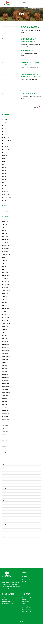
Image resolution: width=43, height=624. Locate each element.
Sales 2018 (4, 170)
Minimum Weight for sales (7, 603)
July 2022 (4, 362)
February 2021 (5, 413)
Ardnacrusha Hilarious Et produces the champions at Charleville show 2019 (29, 40)
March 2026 (5, 236)
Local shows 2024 (6, 137)
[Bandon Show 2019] (11, 55)
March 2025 (5, 272)
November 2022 (5, 350)
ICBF (23, 578)
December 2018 (5, 491)
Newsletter (4, 143)
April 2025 (4, 269)
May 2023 (4, 335)
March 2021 (5, 410)
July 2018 (4, 506)
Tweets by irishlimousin (7, 211)
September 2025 (6, 254)
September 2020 (6, 428)
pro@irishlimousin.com (30, 611)
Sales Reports (5, 182)
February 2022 (5, 377)
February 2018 (5, 521)
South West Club (6, 194)
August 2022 (5, 359)
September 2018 (6, 500)
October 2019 (5, 461)
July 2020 (4, 434)
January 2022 (5, 380)
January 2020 (5, 452)
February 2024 (5, 308)
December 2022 (5, 347)
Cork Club (4, 122)
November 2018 (5, 494)
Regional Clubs (5, 152)
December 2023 (5, 314)
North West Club (6, 149)
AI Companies (25, 576)
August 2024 (5, 293)
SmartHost (36, 618)
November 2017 (5, 530)
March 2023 (5, 341)
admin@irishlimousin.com (31, 609)
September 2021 (6, 392)
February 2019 (5, 485)
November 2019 (5, 458)
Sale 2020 (4, 155)
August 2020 (5, 431)
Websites (24, 581)
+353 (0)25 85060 (28, 607)
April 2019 (4, 479)
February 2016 (5, 551)
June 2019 (4, 473)
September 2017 (6, 536)
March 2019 (5, 482)
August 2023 (5, 326)
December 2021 (5, 383)
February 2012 (5, 563)
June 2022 (4, 365)
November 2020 (5, 422)
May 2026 (4, 230)
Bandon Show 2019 (27, 50)
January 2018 (5, 524)
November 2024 (5, 284)
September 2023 (6, 323)
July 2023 (4, 329)
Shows (3, 188)
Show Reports (5, 185)
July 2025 (4, 260)
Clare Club (4, 119)
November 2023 (5, 317)
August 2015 (5, 559)
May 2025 (4, 266)
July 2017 (4, 542)
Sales (3, 164)
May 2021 (4, 404)
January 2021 (5, 416)
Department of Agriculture (28, 579)
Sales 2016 (4, 167)
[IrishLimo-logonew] (7, 1)
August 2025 (5, 257)
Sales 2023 (4, 179)
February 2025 (5, 275)
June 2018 (4, 509)
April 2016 (4, 548)
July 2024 (4, 296)
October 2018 (5, 497)
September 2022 (6, 356)
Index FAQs (4, 597)
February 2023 (5, 344)
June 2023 (4, 332)
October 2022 (5, 353)
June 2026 (4, 227)
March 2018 (5, 518)
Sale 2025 (4, 158)
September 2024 (6, 290)
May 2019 (4, 476)
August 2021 (5, 395)
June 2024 (4, 299)
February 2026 (5, 239)
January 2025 (5, 278)
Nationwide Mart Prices (7, 140)
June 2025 (4, 263)
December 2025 (5, 245)
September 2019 (6, 464)
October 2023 (5, 320)
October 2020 (5, 425)
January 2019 (5, 488)
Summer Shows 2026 (7, 197)
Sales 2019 (4, 173)
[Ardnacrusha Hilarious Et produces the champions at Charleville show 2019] (11, 43)
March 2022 (5, 374)
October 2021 (5, 389)
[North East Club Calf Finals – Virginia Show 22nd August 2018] (11, 79)
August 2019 (5, 467)
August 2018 (5, 503)
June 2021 (4, 401)
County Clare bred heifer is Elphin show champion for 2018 (20, 87)
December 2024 (5, 281)
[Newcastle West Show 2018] (11, 98)
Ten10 (28, 618)
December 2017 (5, 527)
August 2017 (5, 539)
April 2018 (4, 515)
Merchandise (4, 599)
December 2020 (5, 419)
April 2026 (4, 233)
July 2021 (4, 398)
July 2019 (4, 470)
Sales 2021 (4, 176)
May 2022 (4, 368)
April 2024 (4, 305)
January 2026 (5, 242)
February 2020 (5, 449)
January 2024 (5, 311)
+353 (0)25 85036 (28, 606)
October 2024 (5, 287)
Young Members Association (8, 200)
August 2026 (5, 221)
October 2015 (5, 554)
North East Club (5, 146)
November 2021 (5, 386)
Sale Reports (5, 161)
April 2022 (4, 371)
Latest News (5, 128)
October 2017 (5, 533)
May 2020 (4, 440)
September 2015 (6, 557)
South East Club (5, 191)
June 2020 (4, 437)
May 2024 (4, 302)
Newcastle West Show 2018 (29, 93)
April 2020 (4, 443)
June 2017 (4, 545)
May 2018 (4, 512)
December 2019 (5, 455)
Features (4, 125)
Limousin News (5, 131)
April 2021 (4, 407)
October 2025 (5, 251)
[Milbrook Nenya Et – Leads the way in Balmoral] (11, 67)
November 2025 (5, 248)
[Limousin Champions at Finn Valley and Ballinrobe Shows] (11, 31)
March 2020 (5, 446)
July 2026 (4, 224)
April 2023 (4, 338)
